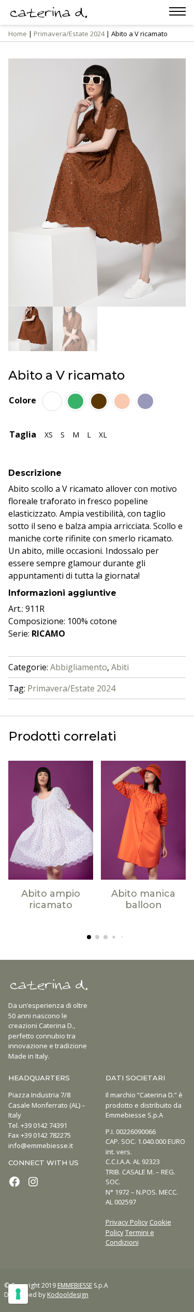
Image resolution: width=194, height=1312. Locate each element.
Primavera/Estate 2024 (69, 33)
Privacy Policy (127, 1222)
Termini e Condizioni (130, 1237)
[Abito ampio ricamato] (50, 820)
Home (17, 33)
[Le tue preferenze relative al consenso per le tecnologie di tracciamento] (18, 1294)
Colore (22, 400)
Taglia (22, 434)
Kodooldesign (67, 1294)
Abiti (120, 667)
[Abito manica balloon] (143, 820)
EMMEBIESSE (74, 1285)
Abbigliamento (78, 667)
